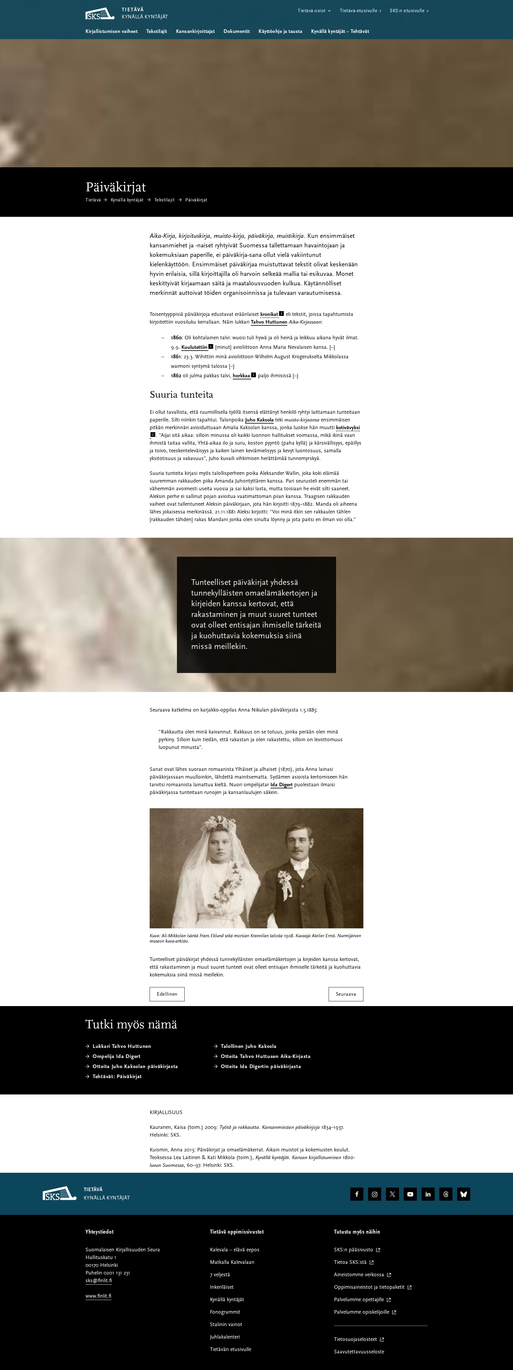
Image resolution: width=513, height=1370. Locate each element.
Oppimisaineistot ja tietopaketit (370, 1287)
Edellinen (167, 994)
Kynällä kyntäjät (127, 200)
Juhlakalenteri (225, 1337)
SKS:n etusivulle (407, 10)
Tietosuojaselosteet (357, 1339)
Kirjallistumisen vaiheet (111, 31)
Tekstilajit (156, 31)
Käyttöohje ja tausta (280, 31)
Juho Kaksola (259, 420)
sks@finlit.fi (99, 1280)
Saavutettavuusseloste (359, 1352)
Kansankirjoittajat (195, 31)
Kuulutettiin (194, 347)
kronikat (269, 314)
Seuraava (346, 994)
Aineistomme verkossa (360, 1275)
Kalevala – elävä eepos (234, 1250)
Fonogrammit (225, 1312)
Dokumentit (237, 31)
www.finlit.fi (98, 1296)
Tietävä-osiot (311, 10)
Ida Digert (281, 785)
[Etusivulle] (60, 1198)
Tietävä (93, 200)
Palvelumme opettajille (360, 1300)
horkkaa (241, 376)
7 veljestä (220, 1275)
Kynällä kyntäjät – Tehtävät (340, 31)
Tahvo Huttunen (269, 322)
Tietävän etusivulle (230, 1349)
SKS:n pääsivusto (355, 1250)
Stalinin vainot (226, 1324)
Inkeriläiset (222, 1287)
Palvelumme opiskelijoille (363, 1312)
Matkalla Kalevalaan (232, 1262)
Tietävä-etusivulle (359, 10)
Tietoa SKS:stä (351, 1262)
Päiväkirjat (196, 200)
